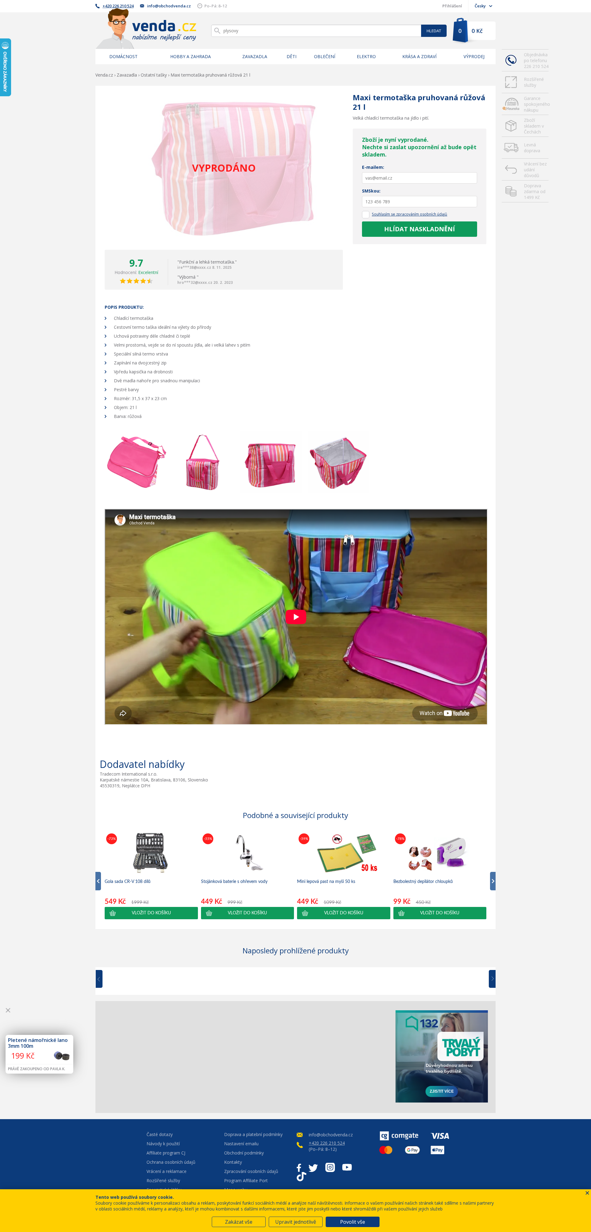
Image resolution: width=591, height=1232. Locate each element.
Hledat (434, 31)
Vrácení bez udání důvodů (535, 169)
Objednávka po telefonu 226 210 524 (536, 60)
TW (313, 1167)
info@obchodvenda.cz (169, 6)
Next (490, 979)
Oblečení (324, 56)
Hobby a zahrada (190, 56)
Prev (103, 979)
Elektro (366, 56)
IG (330, 1167)
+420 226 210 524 (118, 6)
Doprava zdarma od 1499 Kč (534, 191)
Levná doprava (532, 147)
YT (347, 1167)
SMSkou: (371, 191)
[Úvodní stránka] (145, 28)
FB (299, 1167)
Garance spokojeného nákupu (536, 104)
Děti (291, 56)
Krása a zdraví (419, 56)
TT (301, 1176)
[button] (151, 913)
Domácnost (123, 56)
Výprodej (474, 56)
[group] (151, 875)
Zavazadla (254, 56)
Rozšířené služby (534, 82)
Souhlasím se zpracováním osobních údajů (409, 214)
